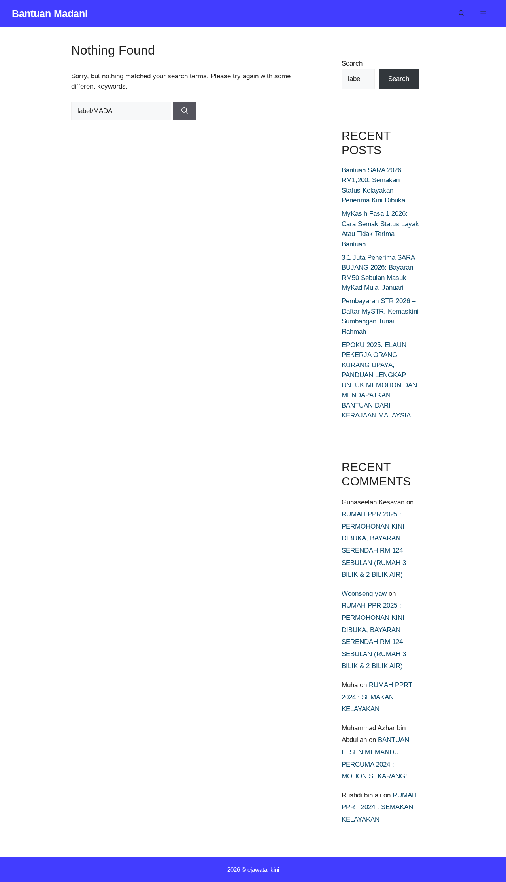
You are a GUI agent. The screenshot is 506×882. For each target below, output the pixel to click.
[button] (461, 13)
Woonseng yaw (364, 593)
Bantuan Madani (50, 13)
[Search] (184, 111)
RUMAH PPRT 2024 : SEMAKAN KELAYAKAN (377, 697)
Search (352, 63)
